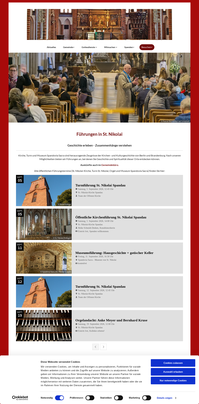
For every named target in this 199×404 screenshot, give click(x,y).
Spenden (128, 47)
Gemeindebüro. (110, 164)
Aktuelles (51, 47)
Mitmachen (110, 47)
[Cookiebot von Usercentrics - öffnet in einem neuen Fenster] (20, 398)
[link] (69, 47)
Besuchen (146, 47)
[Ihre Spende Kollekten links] (133, 47)
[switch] (90, 397)
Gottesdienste (88, 47)
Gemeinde (68, 47)
